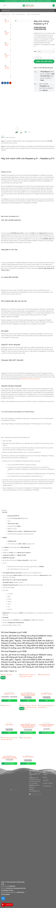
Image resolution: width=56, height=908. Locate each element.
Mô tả (2, 137)
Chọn (9, 700)
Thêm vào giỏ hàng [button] (28, 732)
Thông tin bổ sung (10, 137)
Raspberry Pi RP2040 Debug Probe (30, 378)
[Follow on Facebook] (2, 83)
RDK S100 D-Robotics (28, 756)
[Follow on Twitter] (7, 83)
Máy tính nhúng (18, 14)
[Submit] (53, 10)
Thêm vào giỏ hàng (44, 61)
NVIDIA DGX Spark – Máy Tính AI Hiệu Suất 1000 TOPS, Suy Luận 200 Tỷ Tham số (28, 726)
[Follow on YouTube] (10, 83)
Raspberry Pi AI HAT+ (9, 694)
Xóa (54, 48)
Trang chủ (5, 14)
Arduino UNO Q (9, 724)
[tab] (2, 137)
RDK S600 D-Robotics (46, 694)
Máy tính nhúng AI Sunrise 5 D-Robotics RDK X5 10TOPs (28, 694)
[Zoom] (17, 128)
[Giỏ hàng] (53, 5)
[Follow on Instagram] (5, 83)
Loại (35, 51)
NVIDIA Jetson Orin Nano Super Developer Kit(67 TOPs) (9, 757)
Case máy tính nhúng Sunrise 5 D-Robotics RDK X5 (46, 725)
